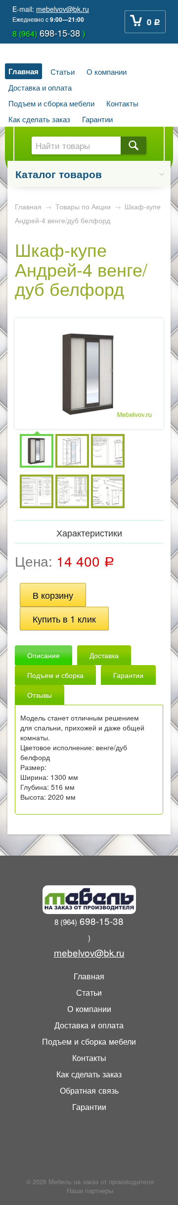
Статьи (62, 71)
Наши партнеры (90, 1190)
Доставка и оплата (40, 87)
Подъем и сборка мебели (51, 102)
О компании (107, 71)
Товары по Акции (83, 206)
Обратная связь (89, 1090)
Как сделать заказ (39, 118)
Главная (23, 71)
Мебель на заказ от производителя (101, 1181)
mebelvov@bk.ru (62, 9)
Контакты (122, 102)
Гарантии (97, 118)
